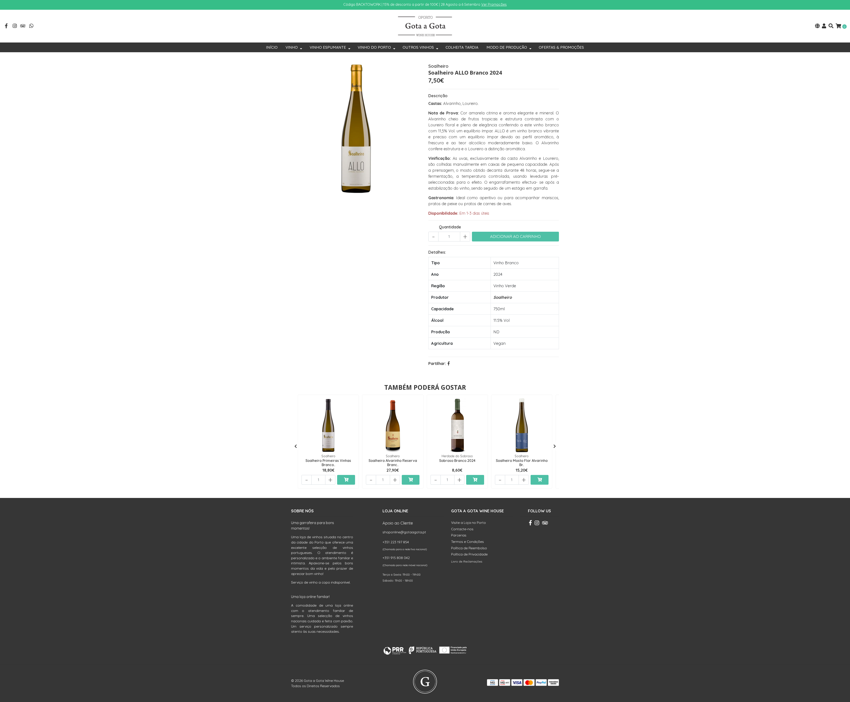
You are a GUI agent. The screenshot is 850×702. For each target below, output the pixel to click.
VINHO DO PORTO (374, 47)
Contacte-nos (462, 529)
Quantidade (450, 227)
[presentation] (295, 446)
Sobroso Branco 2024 (457, 460)
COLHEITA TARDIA (462, 47)
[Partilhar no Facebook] (449, 363)
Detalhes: (437, 252)
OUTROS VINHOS (418, 47)
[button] (817, 26)
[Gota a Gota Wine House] (425, 25)
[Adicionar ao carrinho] (346, 480)
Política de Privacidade (469, 554)
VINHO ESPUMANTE (328, 47)
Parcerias (458, 535)
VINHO (292, 47)
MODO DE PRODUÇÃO (507, 47)
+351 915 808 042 (396, 557)
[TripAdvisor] (23, 26)
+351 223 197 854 (395, 542)
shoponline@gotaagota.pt (404, 532)
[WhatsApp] (31, 26)
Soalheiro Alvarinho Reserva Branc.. (393, 462)
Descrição (438, 95)
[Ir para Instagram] (15, 26)
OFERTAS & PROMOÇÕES (561, 47)
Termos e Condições (467, 541)
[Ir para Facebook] (6, 26)
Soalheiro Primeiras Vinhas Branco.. (328, 462)
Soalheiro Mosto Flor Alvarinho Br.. (522, 462)
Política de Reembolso (469, 548)
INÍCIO (272, 47)
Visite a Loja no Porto (468, 522)
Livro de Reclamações (466, 561)
